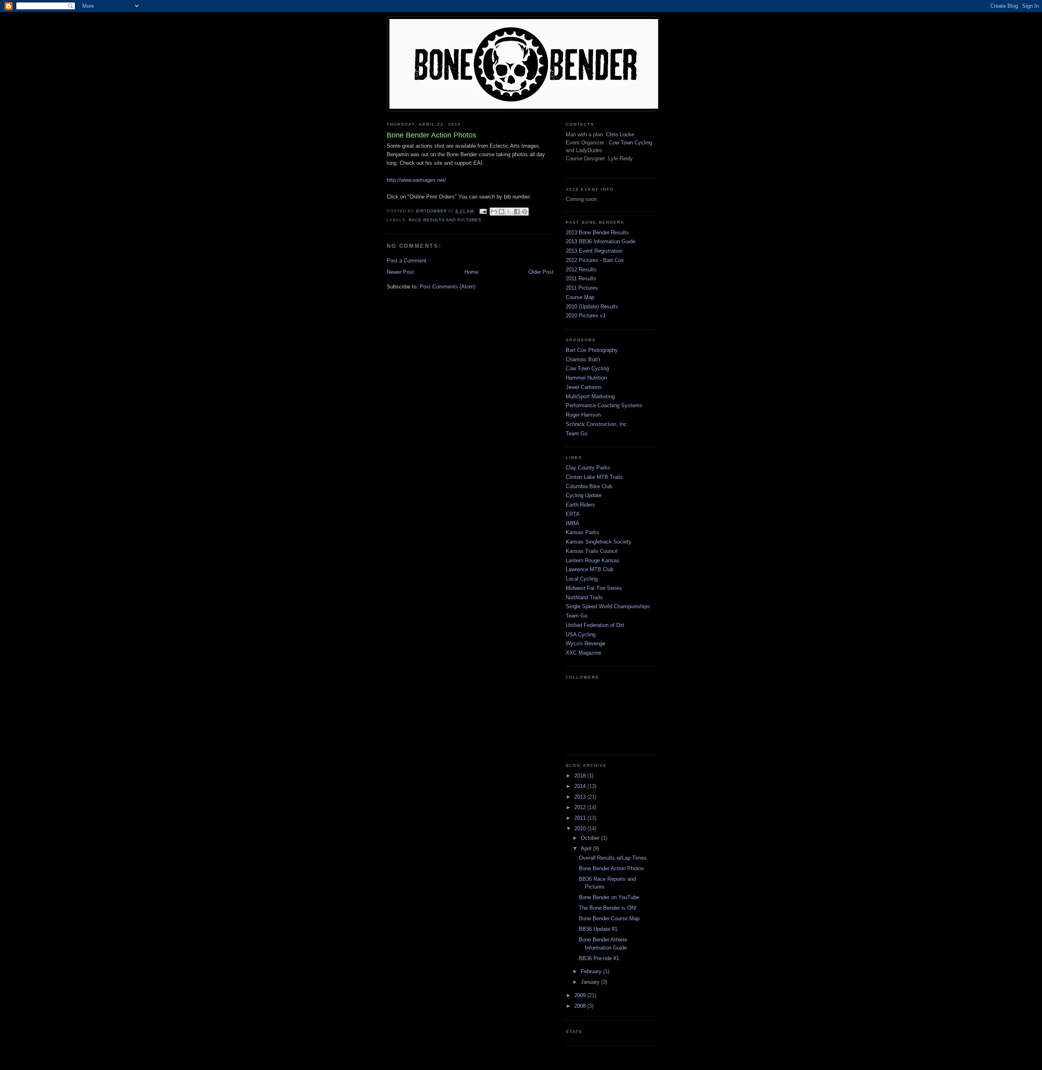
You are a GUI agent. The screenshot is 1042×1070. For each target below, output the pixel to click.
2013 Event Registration (594, 251)
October (591, 838)
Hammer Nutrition (586, 378)
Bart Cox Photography (592, 350)
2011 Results (581, 278)
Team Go (576, 433)
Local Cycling (582, 579)
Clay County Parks (588, 468)
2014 (580, 786)
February (592, 971)
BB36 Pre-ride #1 (599, 958)
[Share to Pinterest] (525, 211)
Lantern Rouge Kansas (593, 560)
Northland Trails (584, 597)
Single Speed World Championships (608, 606)
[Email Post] (482, 211)
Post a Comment (407, 261)
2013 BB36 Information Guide (600, 241)
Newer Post (400, 272)
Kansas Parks (582, 532)
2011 (580, 818)
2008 (580, 1006)
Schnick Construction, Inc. (597, 424)
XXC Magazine (583, 653)
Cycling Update (584, 495)
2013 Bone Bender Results (597, 232)
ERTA (573, 514)
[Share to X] (509, 211)
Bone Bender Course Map (609, 918)
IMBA (572, 523)
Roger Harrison (583, 415)
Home (471, 272)
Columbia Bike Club (589, 486)
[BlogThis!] (501, 211)
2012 (580, 807)
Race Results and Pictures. (446, 220)
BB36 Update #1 (598, 929)
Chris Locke (620, 134)
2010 (580, 828)
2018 (580, 776)
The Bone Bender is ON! (608, 908)
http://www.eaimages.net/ (416, 180)
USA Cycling (580, 634)
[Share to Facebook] (517, 211)
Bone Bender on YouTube (609, 897)
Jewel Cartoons (584, 387)
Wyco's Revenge (585, 643)
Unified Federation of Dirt (595, 625)
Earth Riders (580, 505)
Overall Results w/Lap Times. (613, 858)
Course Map (580, 297)
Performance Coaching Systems (604, 405)
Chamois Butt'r (583, 359)
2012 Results (581, 269)
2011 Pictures (582, 288)
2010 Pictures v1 (586, 315)
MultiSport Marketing (590, 396)
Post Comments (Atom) (447, 287)
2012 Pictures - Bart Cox (595, 260)
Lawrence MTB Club (589, 569)
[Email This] (494, 211)
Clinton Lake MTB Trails (594, 477)
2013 (580, 797)
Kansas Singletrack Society (598, 542)
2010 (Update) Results (592, 307)
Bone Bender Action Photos (611, 868)
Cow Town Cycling (630, 143)
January (591, 982)
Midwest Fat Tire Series (594, 588)
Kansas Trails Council (591, 551)
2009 (580, 995)
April (587, 848)
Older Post (541, 272)
